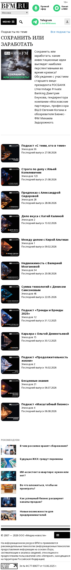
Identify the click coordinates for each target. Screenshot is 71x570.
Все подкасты (60, 32)
